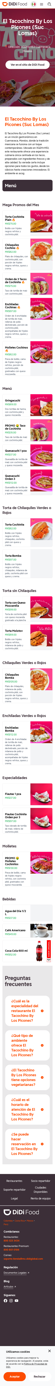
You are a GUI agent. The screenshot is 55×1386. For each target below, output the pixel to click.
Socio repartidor (40, 1180)
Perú (6, 1224)
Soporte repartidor (14, 1189)
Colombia (8, 1221)
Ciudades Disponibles (41, 1189)
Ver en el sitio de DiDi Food (27, 64)
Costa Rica (20, 1221)
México (30, 1221)
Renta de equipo (41, 1198)
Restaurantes (14, 1180)
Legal (14, 1198)
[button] (28, 65)
